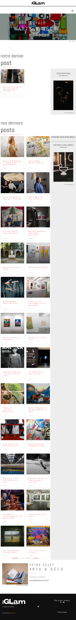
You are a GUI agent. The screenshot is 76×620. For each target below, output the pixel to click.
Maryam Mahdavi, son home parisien (38, 233)
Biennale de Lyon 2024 (12, 268)
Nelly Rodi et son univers (36, 198)
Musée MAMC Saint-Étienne (10, 302)
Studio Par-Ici (12, 613)
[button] (72, 10)
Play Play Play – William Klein (12, 445)
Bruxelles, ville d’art (37, 338)
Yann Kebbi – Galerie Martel (36, 162)
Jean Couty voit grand (37, 515)
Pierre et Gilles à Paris (37, 551)
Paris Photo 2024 (38, 267)
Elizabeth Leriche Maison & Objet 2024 (12, 516)
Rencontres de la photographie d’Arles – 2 (12, 89)
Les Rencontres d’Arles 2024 (11, 551)
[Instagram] (61, 602)
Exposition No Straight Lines (36, 445)
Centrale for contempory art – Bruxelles (38, 303)
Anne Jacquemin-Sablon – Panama (12, 198)
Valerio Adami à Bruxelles (11, 338)
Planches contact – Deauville (8, 410)
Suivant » (36, 558)
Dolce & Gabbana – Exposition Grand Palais (12, 163)
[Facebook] (64, 602)
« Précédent (15, 558)
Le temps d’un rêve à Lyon (36, 373)
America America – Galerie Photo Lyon (12, 373)
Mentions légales (62, 612)
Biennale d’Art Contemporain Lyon (11, 480)
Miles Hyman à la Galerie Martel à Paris (38, 410)
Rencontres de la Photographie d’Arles (38, 480)
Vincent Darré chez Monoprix (10, 232)
